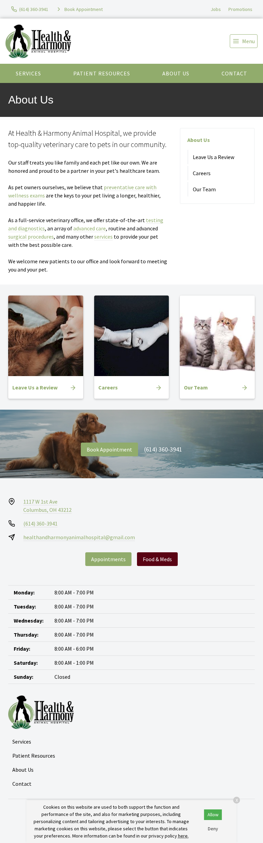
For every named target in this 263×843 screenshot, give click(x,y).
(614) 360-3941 (163, 449)
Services (28, 73)
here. (183, 836)
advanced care (89, 228)
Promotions (240, 9)
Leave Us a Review (213, 157)
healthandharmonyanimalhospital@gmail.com (79, 537)
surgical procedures (31, 236)
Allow (213, 814)
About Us (175, 73)
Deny (213, 829)
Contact (234, 73)
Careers (202, 173)
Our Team (204, 189)
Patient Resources (101, 73)
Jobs (216, 9)
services (103, 236)
